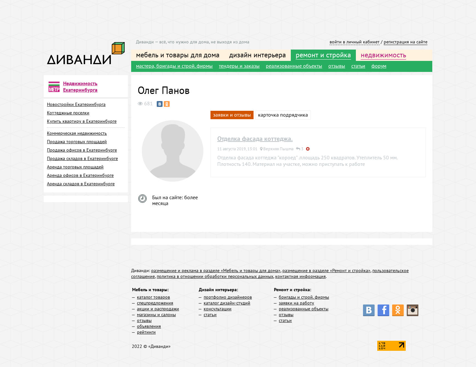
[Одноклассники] (167, 104)
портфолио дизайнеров (228, 297)
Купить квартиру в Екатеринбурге (82, 121)
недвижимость (383, 54)
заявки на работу (296, 303)
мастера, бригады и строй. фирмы (174, 66)
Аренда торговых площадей (75, 167)
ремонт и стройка (323, 54)
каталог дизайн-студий (227, 303)
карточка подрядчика (283, 114)
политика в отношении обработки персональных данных (215, 276)
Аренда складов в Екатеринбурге (81, 184)
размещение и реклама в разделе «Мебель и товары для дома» (215, 270)
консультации (218, 309)
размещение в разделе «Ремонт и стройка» (326, 270)
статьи (358, 66)
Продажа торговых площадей (77, 141)
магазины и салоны (156, 314)
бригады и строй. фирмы (304, 297)
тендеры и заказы (239, 66)
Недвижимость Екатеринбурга (80, 86)
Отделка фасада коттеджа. (255, 138)
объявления (149, 326)
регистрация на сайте (405, 42)
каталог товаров (153, 297)
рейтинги (146, 332)
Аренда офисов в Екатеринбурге (80, 175)
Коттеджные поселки (68, 113)
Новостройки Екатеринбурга (76, 104)
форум (378, 66)
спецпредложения (155, 303)
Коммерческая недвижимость (77, 133)
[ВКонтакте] (160, 104)
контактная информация (300, 276)
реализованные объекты (294, 66)
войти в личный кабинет (355, 42)
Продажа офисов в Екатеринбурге (82, 150)
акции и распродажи (158, 309)
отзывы (336, 66)
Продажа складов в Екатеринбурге (82, 158)
